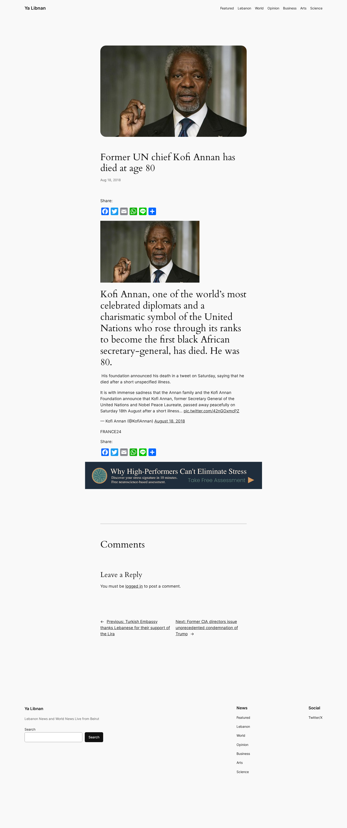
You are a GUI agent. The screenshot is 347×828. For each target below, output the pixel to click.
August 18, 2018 (169, 421)
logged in (134, 586)
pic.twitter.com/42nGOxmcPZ (211, 411)
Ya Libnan (35, 8)
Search (30, 729)
